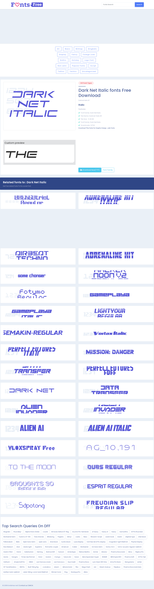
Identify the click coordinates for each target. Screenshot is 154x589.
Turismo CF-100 (24, 537)
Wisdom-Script (96, 537)
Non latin (62, 66)
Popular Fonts (78, 66)
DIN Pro (22, 567)
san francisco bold (43, 562)
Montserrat (84, 547)
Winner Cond (56, 572)
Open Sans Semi (29, 542)
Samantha (124, 532)
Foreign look (89, 54)
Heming (40, 552)
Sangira (15, 557)
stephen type (130, 537)
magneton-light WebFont (118, 542)
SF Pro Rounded (137, 532)
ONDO (31, 562)
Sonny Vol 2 (110, 547)
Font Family (108, 170)
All (58, 49)
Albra (86, 572)
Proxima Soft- (130, 557)
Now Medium (8, 547)
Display (62, 54)
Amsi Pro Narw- (115, 562)
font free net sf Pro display (96, 542)
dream (56, 567)
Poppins (61, 537)
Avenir (119, 537)
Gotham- (7, 562)
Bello (18, 542)
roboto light (27, 547)
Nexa (85, 537)
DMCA (30, 585)
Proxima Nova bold (118, 552)
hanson (61, 552)
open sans (43, 542)
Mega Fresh (86, 567)
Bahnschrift (50, 552)
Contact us (23, 585)
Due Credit (71, 562)
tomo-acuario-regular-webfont (129, 547)
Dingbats (92, 49)
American (65, 547)
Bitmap (79, 49)
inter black (142, 537)
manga (57, 557)
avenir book (109, 537)
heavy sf (105, 532)
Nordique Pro (75, 572)
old (95, 567)
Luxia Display (78, 542)
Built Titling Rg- (33, 567)
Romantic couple (51, 547)
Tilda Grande (39, 537)
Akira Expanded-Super (90, 557)
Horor (40, 557)
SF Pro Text (142, 557)
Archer (95, 552)
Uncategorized (89, 71)
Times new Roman (28, 557)
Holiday (75, 60)
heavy (114, 532)
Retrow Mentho (84, 552)
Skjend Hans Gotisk (32, 532)
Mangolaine (129, 562)
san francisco (59, 562)
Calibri (74, 547)
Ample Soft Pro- (19, 562)
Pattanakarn (8, 542)
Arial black (54, 542)
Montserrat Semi (9, 537)
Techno (73, 71)
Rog (65, 572)
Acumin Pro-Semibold (80, 532)
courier (45, 532)
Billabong (50, 537)
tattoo (61, 71)
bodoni (48, 557)
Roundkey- (18, 532)
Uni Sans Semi (97, 547)
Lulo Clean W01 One (100, 562)
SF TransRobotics (9, 567)
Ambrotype (71, 552)
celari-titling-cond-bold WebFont (35, 572)
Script (93, 66)
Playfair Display (136, 542)
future (76, 557)
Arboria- (104, 552)
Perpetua (117, 567)
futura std (67, 557)
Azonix (5, 557)
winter (139, 562)
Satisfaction (28, 552)
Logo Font (89, 60)
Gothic (63, 60)
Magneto (6, 532)
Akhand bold (67, 567)
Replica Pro (139, 552)
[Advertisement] (77, 27)
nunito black (65, 542)
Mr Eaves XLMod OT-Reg (60, 532)
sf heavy (95, 532)
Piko (77, 567)
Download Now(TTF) (91, 170)
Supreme (38, 547)
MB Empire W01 (116, 557)
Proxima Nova (84, 562)
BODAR (104, 557)
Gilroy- (69, 537)
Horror (19, 552)
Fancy (74, 54)
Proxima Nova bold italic (132, 567)
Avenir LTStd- (8, 552)
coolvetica (47, 567)
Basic (67, 49)
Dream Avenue (105, 567)
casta (78, 537)
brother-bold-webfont (11, 572)
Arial (18, 547)
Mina (130, 552)
